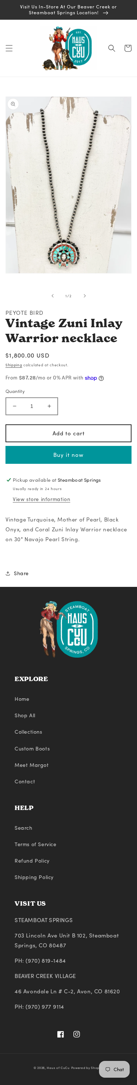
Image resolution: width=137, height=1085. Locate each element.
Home (22, 698)
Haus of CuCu (58, 1068)
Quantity (15, 391)
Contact (25, 781)
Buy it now (68, 454)
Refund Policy (32, 860)
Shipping (13, 364)
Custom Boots (32, 748)
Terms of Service (36, 844)
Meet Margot (32, 764)
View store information (41, 499)
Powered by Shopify (87, 1068)
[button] (9, 48)
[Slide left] (53, 296)
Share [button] (21, 573)
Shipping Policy (34, 877)
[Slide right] (85, 296)
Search (24, 827)
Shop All (25, 715)
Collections (28, 731)
